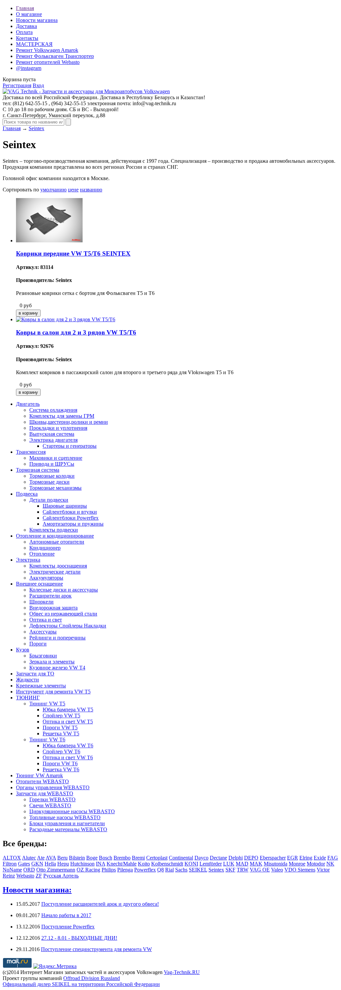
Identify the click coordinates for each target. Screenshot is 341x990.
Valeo (277, 869)
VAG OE (260, 869)
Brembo (122, 858)
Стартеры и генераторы (70, 446)
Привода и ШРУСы (51, 464)
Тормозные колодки (52, 476)
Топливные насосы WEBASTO (65, 817)
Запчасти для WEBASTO (44, 793)
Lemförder (210, 863)
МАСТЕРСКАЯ (34, 44)
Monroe (297, 863)
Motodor (316, 863)
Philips (109, 869)
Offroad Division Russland (91, 978)
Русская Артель (61, 875)
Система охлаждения (53, 410)
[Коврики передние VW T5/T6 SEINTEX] (49, 240)
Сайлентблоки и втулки (70, 512)
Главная (25, 8)
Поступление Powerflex (68, 926)
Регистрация (17, 85)
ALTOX (12, 858)
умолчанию (53, 189)
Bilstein (77, 858)
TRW (242, 869)
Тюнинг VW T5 (47, 703)
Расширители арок (50, 596)
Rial (169, 869)
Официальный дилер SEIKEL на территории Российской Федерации (81, 984)
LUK (228, 863)
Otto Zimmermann (55, 869)
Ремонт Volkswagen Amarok (47, 50)
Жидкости (27, 679)
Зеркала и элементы (52, 661)
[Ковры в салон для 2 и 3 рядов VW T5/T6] (65, 319)
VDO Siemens (299, 869)
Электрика (28, 560)
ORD (29, 869)
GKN (37, 863)
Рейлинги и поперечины (57, 637)
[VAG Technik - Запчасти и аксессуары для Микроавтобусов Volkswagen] (86, 91)
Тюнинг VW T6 (47, 739)
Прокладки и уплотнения (58, 428)
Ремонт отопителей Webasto (48, 62)
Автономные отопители (56, 542)
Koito (144, 863)
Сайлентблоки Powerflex (71, 518)
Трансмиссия (31, 452)
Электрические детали (55, 572)
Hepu (63, 863)
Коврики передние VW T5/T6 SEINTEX (73, 253)
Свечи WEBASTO (50, 805)
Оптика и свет (45, 619)
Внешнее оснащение (39, 584)
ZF (39, 875)
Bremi (138, 858)
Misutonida (275, 863)
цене (73, 189)
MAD (242, 863)
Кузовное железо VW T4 (57, 667)
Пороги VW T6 (60, 763)
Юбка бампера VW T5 (68, 709)
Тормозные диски (49, 482)
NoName (12, 869)
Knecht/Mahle (122, 863)
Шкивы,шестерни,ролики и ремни (68, 422)
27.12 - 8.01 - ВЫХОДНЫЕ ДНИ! (79, 938)
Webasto (25, 875)
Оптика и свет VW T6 (68, 757)
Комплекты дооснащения (58, 566)
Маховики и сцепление (55, 458)
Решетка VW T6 (61, 769)
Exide (320, 858)
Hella (50, 863)
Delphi (235, 858)
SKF (230, 869)
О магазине (29, 14)
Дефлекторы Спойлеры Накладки (67, 625)
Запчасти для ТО (35, 673)
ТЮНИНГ (28, 697)
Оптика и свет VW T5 (68, 721)
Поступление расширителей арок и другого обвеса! (100, 904)
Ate (41, 858)
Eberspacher (273, 858)
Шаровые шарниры (65, 506)
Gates (24, 863)
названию (91, 189)
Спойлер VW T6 (61, 751)
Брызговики (43, 655)
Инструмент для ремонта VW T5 (53, 691)
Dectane (218, 858)
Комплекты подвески (53, 530)
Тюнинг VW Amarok (39, 775)
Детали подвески (48, 500)
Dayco (201, 858)
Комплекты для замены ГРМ (61, 416)
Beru (62, 858)
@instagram (28, 68)
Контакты (27, 38)
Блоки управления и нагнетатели (67, 823)
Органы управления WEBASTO (53, 787)
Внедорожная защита (53, 608)
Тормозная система (37, 470)
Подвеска (27, 494)
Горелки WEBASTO (52, 799)
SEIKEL (198, 869)
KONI (191, 863)
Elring (305, 858)
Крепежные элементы (41, 685)
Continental (181, 858)
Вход (38, 85)
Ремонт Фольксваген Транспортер (55, 56)
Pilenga (125, 869)
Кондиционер (45, 548)
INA (100, 863)
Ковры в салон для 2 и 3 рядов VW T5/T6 (76, 332)
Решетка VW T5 (61, 733)
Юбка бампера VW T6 (68, 745)
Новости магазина (37, 20)
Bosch (105, 858)
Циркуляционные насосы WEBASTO (72, 811)
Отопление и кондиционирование (55, 536)
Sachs (181, 869)
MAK (256, 863)
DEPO (251, 858)
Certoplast (157, 858)
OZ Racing (88, 869)
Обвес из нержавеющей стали (63, 614)
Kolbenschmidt (167, 863)
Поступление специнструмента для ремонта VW (96, 949)
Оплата (24, 32)
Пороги (38, 643)
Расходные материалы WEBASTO (68, 829)
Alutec (29, 858)
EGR (292, 858)
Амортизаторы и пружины (73, 524)
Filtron (10, 863)
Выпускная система (51, 434)
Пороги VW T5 (60, 727)
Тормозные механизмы (55, 488)
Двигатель (28, 404)
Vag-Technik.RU (182, 972)
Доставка (26, 26)
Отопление (42, 554)
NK (330, 863)
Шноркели (41, 602)
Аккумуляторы (46, 578)
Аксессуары (43, 631)
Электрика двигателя (53, 440)
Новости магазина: (37, 889)
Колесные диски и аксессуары (63, 590)
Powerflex (145, 869)
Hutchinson (82, 863)
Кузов (22, 649)
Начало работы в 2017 (66, 915)
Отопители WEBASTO (42, 781)
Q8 (160, 869)
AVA (51, 858)
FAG (332, 858)
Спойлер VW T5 (61, 715)
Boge (92, 858)
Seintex (36, 128)
